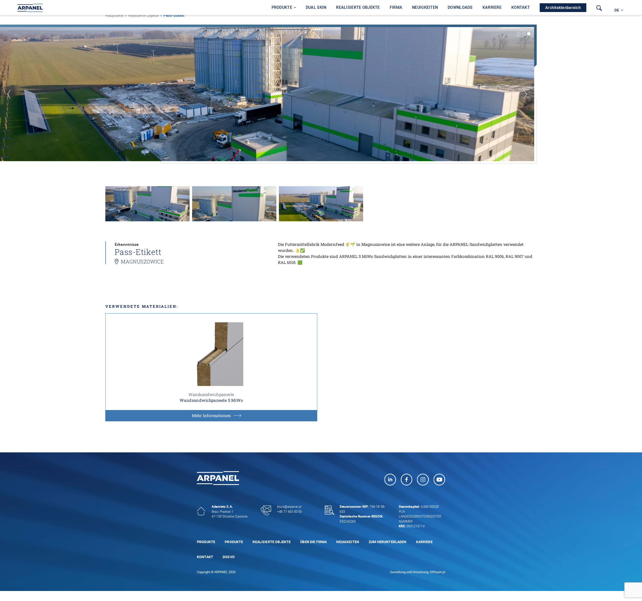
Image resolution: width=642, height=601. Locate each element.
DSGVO (229, 556)
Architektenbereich (563, 7)
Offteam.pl (437, 572)
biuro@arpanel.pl (289, 506)
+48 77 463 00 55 (289, 511)
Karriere (424, 541)
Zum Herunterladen (388, 541)
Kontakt (205, 556)
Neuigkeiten (347, 541)
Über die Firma (313, 541)
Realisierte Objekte (272, 541)
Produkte (206, 541)
